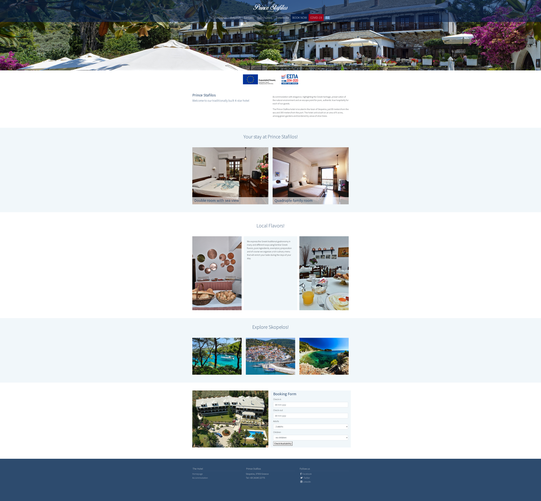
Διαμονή (235, 18)
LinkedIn (307, 481)
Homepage (197, 473)
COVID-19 (316, 18)
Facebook (307, 473)
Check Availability (282, 443)
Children (277, 432)
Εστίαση (249, 18)
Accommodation (200, 477)
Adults (276, 421)
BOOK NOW (299, 18)
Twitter (306, 477)
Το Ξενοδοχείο (218, 18)
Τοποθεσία (282, 18)
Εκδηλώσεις (265, 18)
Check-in (277, 399)
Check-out (278, 410)
